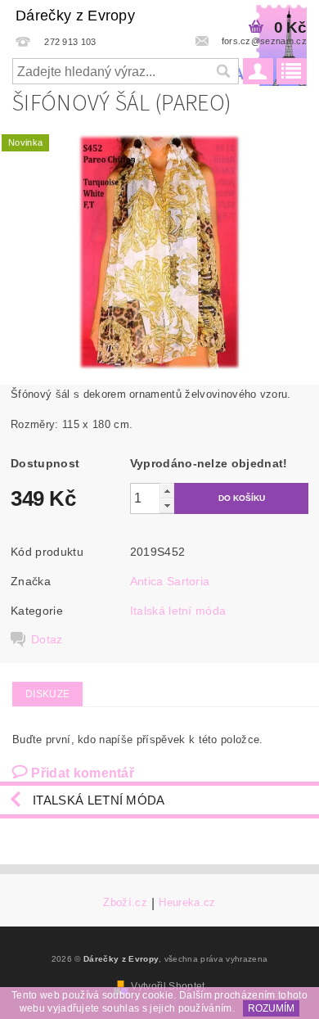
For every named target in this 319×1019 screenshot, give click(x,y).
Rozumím (271, 1008)
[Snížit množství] (167, 505)
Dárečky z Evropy (75, 15)
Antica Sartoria (170, 581)
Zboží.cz (125, 903)
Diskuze (47, 694)
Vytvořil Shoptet (167, 986)
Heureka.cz (187, 903)
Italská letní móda (178, 610)
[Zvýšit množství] (167, 490)
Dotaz (47, 639)
